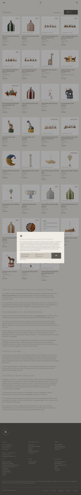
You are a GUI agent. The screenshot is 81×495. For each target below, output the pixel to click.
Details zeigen (23, 259)
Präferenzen (40, 254)
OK (56, 255)
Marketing (39, 256)
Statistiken (26, 256)
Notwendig (26, 254)
